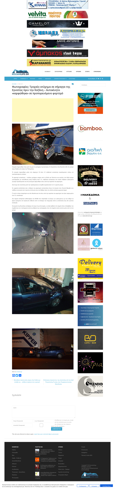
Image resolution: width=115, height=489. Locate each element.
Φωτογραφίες (15, 477)
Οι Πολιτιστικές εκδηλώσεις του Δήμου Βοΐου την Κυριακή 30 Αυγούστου (47, 466)
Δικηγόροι (60, 461)
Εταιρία (87, 71)
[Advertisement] (42, 110)
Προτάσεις (32, 78)
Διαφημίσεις (84, 452)
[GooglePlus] (100, 79)
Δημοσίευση (56, 429)
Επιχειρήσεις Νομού (63, 475)
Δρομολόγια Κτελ (62, 466)
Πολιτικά (14, 466)
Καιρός (40, 78)
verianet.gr (19, 371)
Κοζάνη (14, 84)
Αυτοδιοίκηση (15, 469)
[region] (57, 485)
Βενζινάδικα (61, 464)
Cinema (60, 452)
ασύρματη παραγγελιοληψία (92, 212)
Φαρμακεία (61, 455)
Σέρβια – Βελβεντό (16, 458)
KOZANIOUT (48, 71)
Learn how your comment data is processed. (46, 434)
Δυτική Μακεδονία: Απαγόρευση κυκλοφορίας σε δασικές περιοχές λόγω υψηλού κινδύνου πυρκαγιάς (45, 475)
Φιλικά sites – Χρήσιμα (63, 469)
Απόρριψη (94, 486)
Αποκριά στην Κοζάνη (59, 78)
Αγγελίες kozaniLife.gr (63, 472)
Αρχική (15, 78)
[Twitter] (98, 79)
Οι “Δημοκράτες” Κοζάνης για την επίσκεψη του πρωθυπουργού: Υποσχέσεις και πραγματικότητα (48, 459)
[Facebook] (96, 79)
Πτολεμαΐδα (15, 452)
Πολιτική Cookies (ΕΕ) (86, 455)
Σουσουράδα (58, 71)
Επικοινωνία (97, 71)
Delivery (60, 450)
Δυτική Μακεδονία (16, 461)
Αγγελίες (69, 71)
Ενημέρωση (23, 78)
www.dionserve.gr (87, 216)
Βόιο (13, 455)
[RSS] (102, 79)
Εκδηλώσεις (48, 78)
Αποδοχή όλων (106, 486)
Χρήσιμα (78, 71)
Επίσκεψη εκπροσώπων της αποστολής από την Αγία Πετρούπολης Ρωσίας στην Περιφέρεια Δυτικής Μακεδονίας (58, 382)
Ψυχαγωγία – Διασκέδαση (18, 472)
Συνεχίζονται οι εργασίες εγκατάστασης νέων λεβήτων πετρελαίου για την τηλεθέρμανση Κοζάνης (45, 452)
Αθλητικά (14, 464)
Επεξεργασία (82, 486)
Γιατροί (60, 458)
